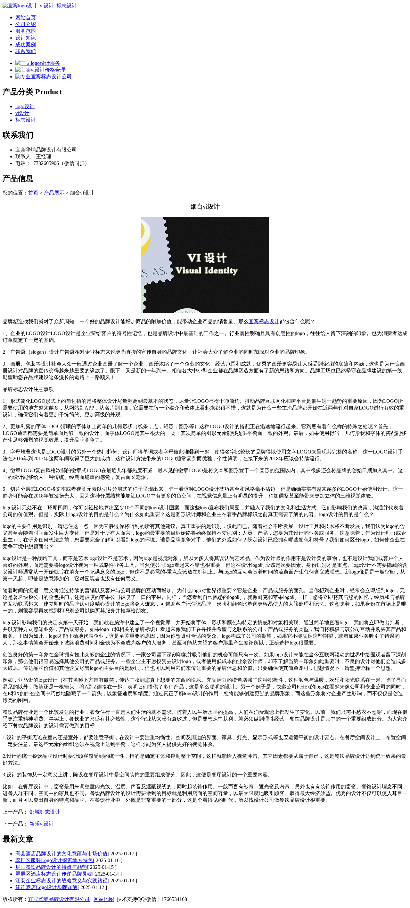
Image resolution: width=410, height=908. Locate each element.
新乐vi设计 (41, 823)
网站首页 (25, 17)
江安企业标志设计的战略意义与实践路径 (61, 880)
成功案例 (25, 44)
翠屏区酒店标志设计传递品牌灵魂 (53, 874)
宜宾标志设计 (264, 321)
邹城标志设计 (44, 812)
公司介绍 (25, 24)
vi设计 (22, 113)
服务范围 (25, 31)
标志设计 (25, 120)
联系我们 (25, 51)
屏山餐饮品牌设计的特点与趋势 (51, 867)
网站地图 (104, 899)
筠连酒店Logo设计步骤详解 (46, 887)
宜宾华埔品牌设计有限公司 (59, 899)
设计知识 (25, 37)
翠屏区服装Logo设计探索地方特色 (54, 860)
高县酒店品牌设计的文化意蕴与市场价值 (61, 853)
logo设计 (25, 106)
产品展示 (54, 192)
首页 (33, 192)
